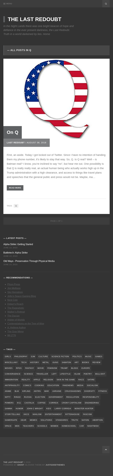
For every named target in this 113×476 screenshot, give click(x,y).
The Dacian (13, 316)
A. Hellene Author (16, 327)
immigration (11, 380)
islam (77, 374)
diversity (89, 391)
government (56, 397)
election (40, 397)
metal (46, 362)
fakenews (68, 385)
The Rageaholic (15, 308)
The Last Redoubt (34, 19)
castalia (29, 403)
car (82, 426)
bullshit (100, 374)
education (53, 385)
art (77, 362)
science (28, 374)
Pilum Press (13, 284)
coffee (42, 403)
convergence (12, 374)
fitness (102, 391)
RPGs (19, 368)
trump (64, 368)
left (54, 374)
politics (77, 357)
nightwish (93, 426)
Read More (15, 188)
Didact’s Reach (15, 304)
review (96, 362)
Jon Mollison (14, 288)
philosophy (20, 357)
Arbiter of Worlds (16, 320)
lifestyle (65, 374)
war (46, 391)
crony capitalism (71, 403)
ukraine (56, 391)
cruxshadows (73, 391)
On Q (12, 132)
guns (55, 362)
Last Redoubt (16, 142)
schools (42, 426)
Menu (9, 4)
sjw (33, 357)
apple (37, 380)
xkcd (26, 414)
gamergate (11, 420)
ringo (17, 397)
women (54, 426)
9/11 (19, 403)
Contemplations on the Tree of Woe (25, 323)
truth (74, 420)
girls (8, 357)
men (17, 426)
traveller (42, 374)
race (81, 380)
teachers (28, 426)
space (8, 426)
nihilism (37, 414)
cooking (39, 385)
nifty (8, 397)
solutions (46, 420)
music (88, 357)
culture (43, 357)
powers (9, 403)
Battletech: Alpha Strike (15, 252)
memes (33, 420)
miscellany (11, 362)
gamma (8, 409)
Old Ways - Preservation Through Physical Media (29, 261)
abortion (98, 420)
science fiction (60, 357)
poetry (88, 374)
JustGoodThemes (55, 465)
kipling (26, 391)
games (98, 357)
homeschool (69, 426)
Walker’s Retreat (16, 312)
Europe (86, 368)
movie (41, 368)
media (80, 385)
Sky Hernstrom (15, 292)
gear (23, 420)
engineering (92, 403)
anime (8, 391)
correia (53, 403)
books (85, 362)
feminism (52, 368)
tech (24, 362)
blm (17, 391)
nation (85, 420)
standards (62, 420)
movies (9, 368)
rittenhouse (72, 414)
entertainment (53, 414)
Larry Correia (63, 409)
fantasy (29, 368)
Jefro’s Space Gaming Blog (21, 296)
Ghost (20, 465)
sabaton (66, 362)
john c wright (35, 409)
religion (48, 380)
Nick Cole (12, 300)
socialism (92, 385)
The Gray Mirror (15, 331)
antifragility (12, 385)
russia (28, 397)
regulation (72, 397)
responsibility (91, 397)
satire (91, 380)
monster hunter (84, 409)
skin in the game (66, 380)
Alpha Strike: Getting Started (18, 244)
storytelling (12, 414)
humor (19, 409)
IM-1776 (11, 335)
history (34, 362)
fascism (87, 414)
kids (48, 409)
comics (27, 385)
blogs (74, 368)
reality (26, 380)
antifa (37, 391)
